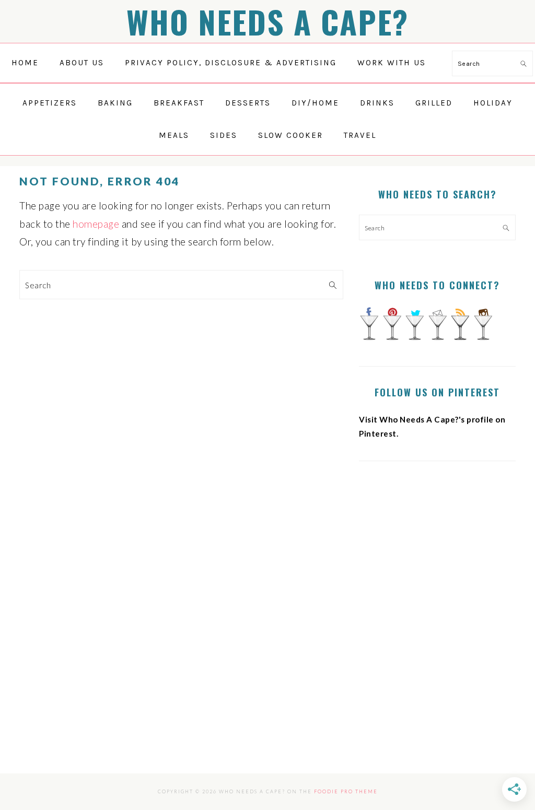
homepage (96, 224)
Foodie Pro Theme (346, 791)
